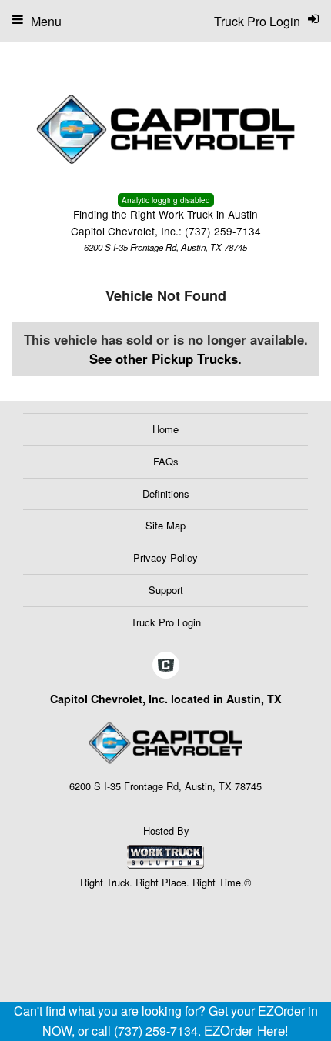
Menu (46, 21)
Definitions (165, 493)
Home (165, 429)
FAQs (166, 461)
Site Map (165, 525)
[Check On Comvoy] (165, 665)
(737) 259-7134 (223, 231)
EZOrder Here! (246, 1030)
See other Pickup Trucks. (165, 358)
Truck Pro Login (166, 622)
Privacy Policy (165, 557)
